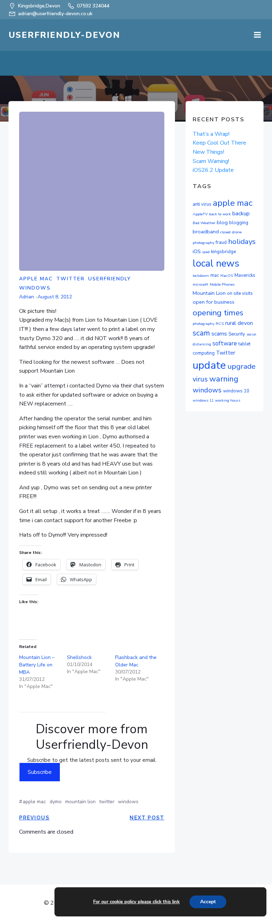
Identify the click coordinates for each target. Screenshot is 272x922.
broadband (206, 231)
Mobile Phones (222, 284)
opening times (218, 312)
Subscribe (40, 772)
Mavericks (244, 275)
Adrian (26, 296)
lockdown (201, 275)
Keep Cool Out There (219, 143)
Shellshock (79, 657)
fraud (221, 242)
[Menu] (257, 35)
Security (236, 334)
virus (200, 379)
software (224, 343)
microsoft (200, 284)
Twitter (70, 278)
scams (219, 334)
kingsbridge (223, 252)
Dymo (56, 801)
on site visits (240, 293)
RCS (220, 323)
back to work (220, 214)
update (209, 365)
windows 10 (236, 391)
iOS (197, 251)
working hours (227, 400)
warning (223, 379)
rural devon (239, 323)
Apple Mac (36, 278)
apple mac (34, 801)
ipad (206, 252)
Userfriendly (109, 278)
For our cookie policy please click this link (136, 902)
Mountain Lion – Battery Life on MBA (37, 665)
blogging (238, 223)
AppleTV (200, 214)
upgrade (241, 366)
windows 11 (203, 400)
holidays (242, 241)
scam (201, 333)
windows (128, 801)
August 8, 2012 (55, 296)
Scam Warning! (211, 161)
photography (203, 323)
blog (222, 222)
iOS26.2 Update (213, 170)
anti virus (202, 204)
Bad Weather (204, 223)
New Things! (208, 152)
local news (216, 263)
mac (214, 275)
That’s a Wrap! (211, 134)
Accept (208, 901)
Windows (35, 288)
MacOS (226, 275)
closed (225, 232)
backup (241, 213)
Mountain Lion (80, 801)
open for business (213, 301)
